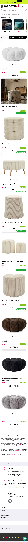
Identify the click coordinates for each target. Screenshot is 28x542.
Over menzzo (3, 526)
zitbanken (15, 454)
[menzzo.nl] (12, 537)
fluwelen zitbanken (18, 450)
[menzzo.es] (21, 537)
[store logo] (12, 5)
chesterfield (11, 454)
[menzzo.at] (15, 537)
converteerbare (16, 451)
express (21, 451)
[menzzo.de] (6, 537)
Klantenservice (4, 519)
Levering (3, 510)
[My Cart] (26, 6)
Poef (19, 31)
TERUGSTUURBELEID (6, 512)
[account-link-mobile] (23, 6)
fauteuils (24, 444)
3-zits (3, 451)
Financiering (3, 517)
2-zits (25, 450)
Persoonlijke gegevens (5, 528)
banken (20, 444)
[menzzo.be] (18, 537)
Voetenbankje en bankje (16, 14)
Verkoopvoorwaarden (5, 531)
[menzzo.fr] (3, 537)
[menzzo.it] (9, 537)
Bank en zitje (7, 31)
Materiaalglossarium (5, 515)
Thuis (2, 14)
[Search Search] (25, 11)
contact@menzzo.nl (12, 494)
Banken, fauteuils (7, 14)
